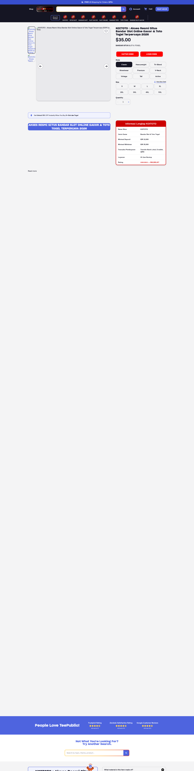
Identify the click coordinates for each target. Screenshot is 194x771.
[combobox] (88, 9)
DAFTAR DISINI (127, 54)
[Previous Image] (40, 66)
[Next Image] (106, 66)
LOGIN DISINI (151, 54)
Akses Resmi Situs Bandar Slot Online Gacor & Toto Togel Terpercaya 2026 (69, 126)
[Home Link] (44, 9)
